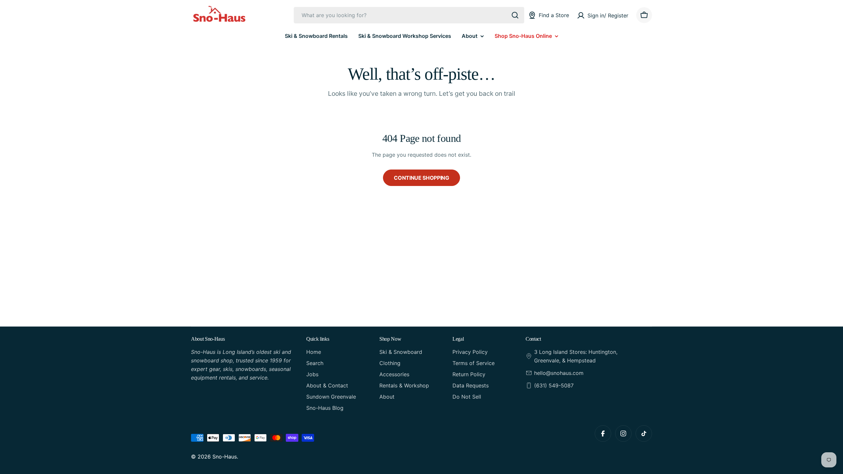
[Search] (515, 15)
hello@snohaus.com (559, 373)
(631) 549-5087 (554, 385)
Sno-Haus (224, 456)
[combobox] (409, 15)
